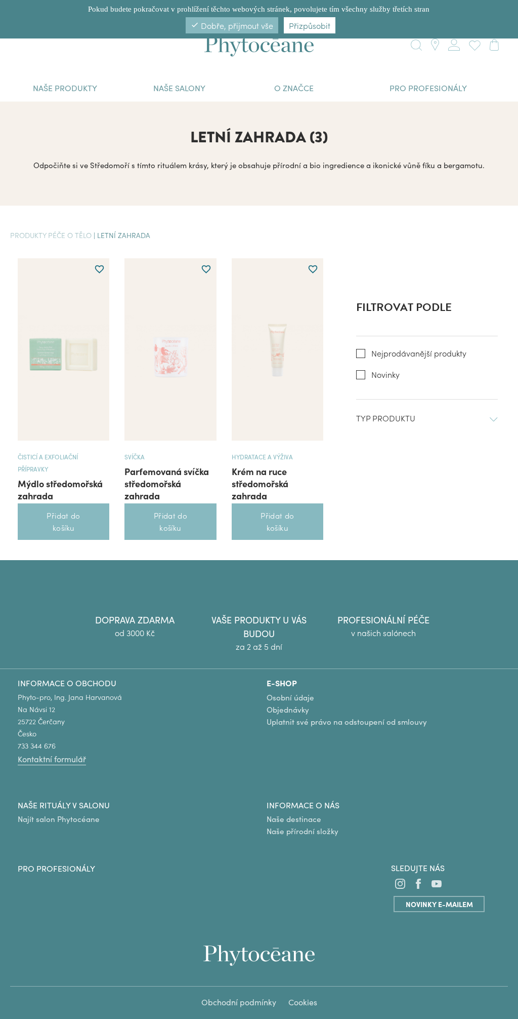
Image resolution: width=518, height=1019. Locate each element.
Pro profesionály (56, 868)
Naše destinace (294, 818)
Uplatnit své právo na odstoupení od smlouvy (347, 721)
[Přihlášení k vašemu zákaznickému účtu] (454, 43)
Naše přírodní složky (302, 831)
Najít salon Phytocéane (59, 818)
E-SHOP (282, 682)
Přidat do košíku (63, 521)
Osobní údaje (290, 697)
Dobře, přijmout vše (232, 25)
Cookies (302, 1001)
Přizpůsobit (309, 25)
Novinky (385, 374)
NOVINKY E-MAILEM (439, 904)
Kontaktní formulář (52, 758)
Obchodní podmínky (238, 1001)
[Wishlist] (472, 43)
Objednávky (288, 709)
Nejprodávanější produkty (418, 353)
